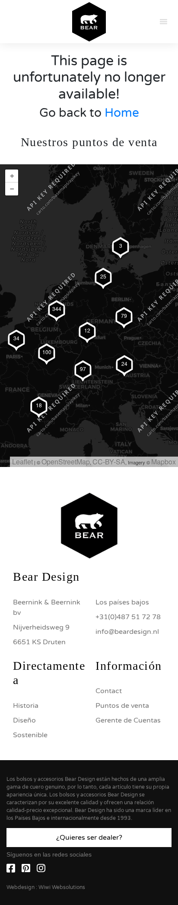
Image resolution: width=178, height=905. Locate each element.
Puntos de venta (122, 705)
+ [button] (12, 176)
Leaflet (22, 462)
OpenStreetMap (65, 462)
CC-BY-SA (108, 462)
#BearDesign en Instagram (89, 437)
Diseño (24, 720)
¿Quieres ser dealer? (89, 837)
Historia (25, 705)
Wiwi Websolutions (61, 887)
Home (122, 113)
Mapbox (163, 462)
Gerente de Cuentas (128, 720)
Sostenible (30, 735)
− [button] (12, 189)
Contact (108, 691)
